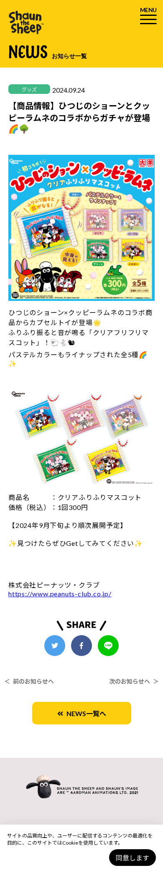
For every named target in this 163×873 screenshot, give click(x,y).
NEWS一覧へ (84, 713)
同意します (132, 858)
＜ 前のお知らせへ (29, 681)
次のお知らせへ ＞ (134, 681)
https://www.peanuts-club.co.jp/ (60, 594)
